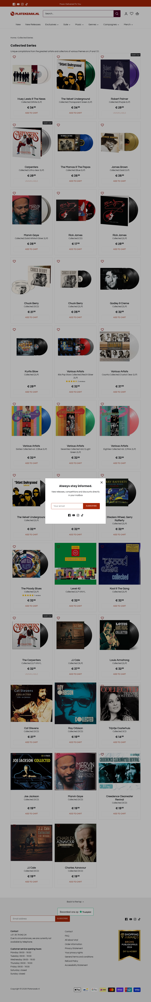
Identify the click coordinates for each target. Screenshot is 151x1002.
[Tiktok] (82, 515)
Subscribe (91, 506)
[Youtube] (73, 515)
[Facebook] (69, 515)
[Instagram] (78, 515)
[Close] (101, 482)
